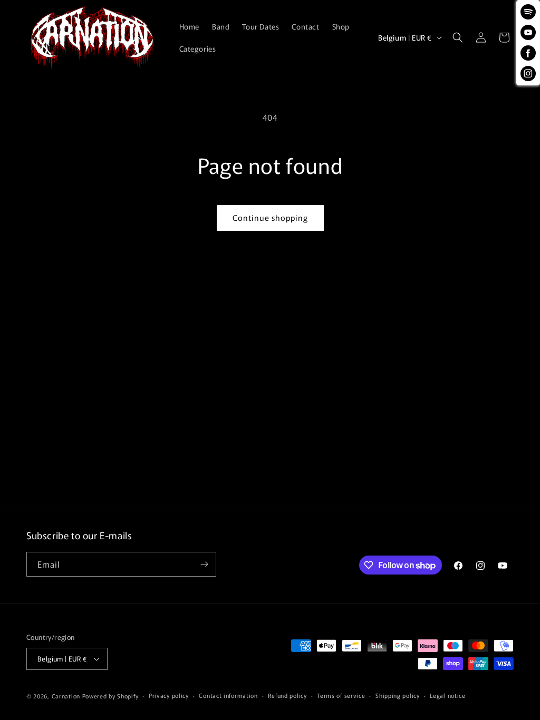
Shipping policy (397, 695)
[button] (457, 37)
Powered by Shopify (110, 696)
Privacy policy (169, 695)
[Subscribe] (204, 564)
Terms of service (341, 695)
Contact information (228, 695)
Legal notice (447, 695)
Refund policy (287, 695)
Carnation (66, 696)
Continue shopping (270, 217)
